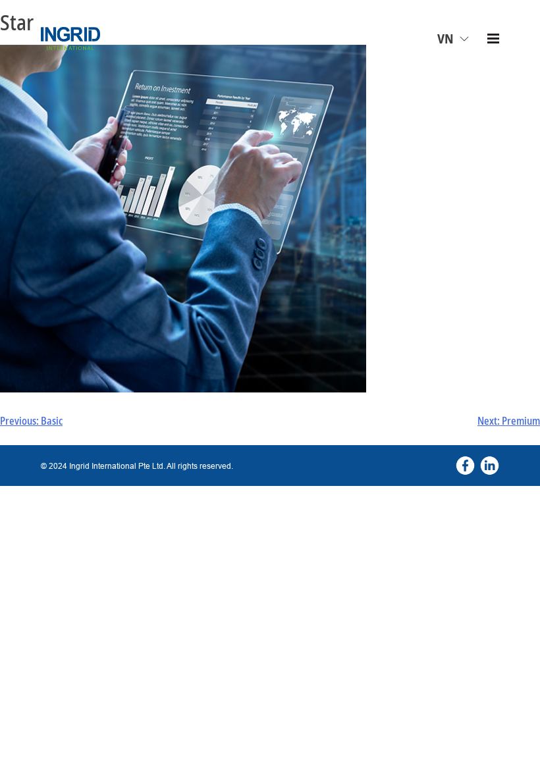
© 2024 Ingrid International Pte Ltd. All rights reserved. (137, 466)
